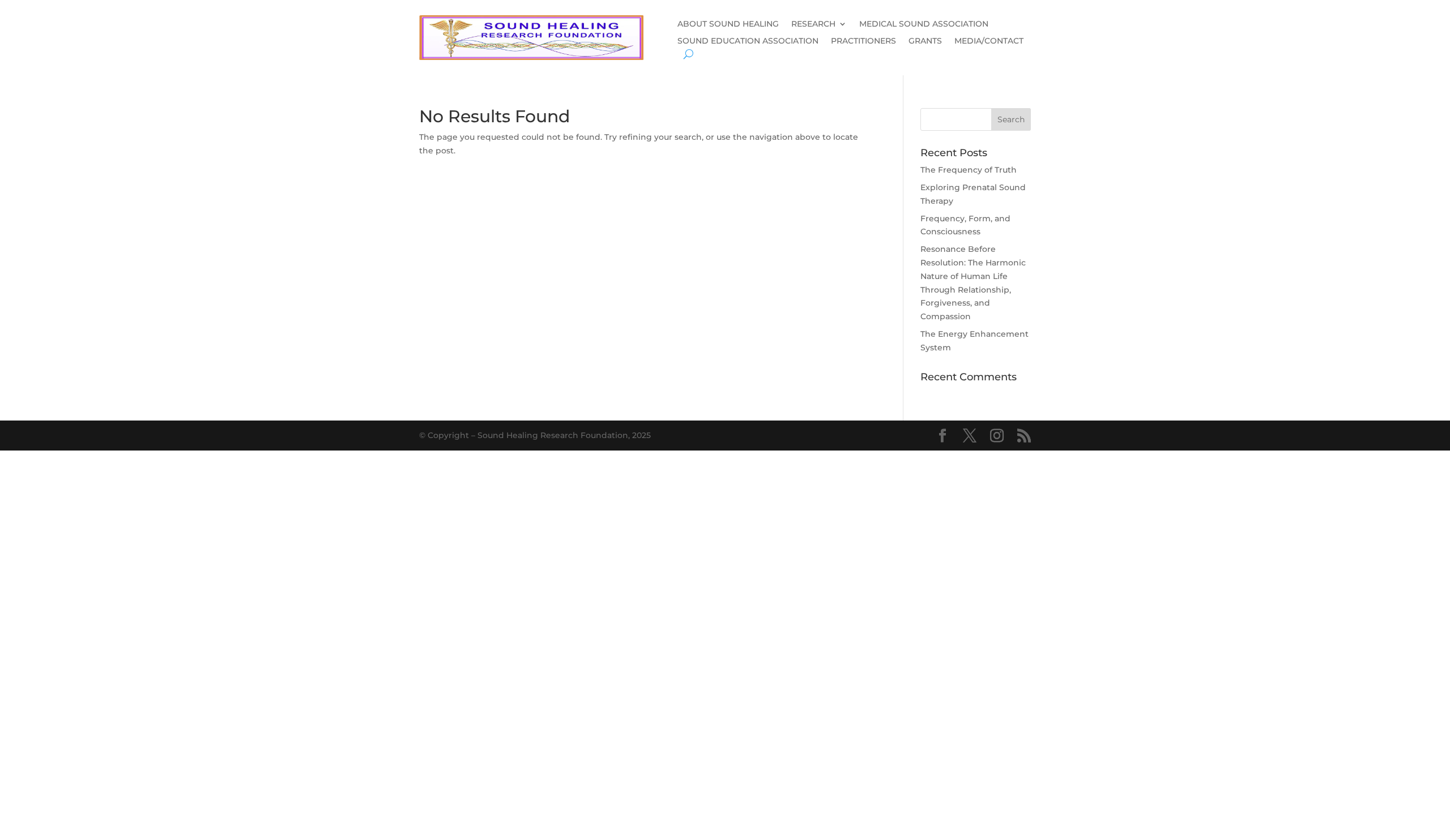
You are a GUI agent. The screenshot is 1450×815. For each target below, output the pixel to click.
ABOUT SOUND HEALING (728, 24)
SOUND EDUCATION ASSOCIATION (747, 41)
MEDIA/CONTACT (988, 41)
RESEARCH (813, 24)
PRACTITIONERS (863, 41)
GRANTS (925, 41)
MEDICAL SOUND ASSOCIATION (923, 24)
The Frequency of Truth (968, 170)
